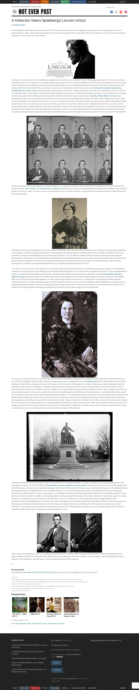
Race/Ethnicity (36, 623)
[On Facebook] (111, 12)
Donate (56, 663)
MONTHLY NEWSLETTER (113, 640)
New (15, 688)
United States (52, 623)
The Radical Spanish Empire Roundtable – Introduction (28, 658)
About (123, 688)
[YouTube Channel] (121, 12)
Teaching (54, 688)
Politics (29, 623)
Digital (65, 688)
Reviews (44, 623)
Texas (44, 688)
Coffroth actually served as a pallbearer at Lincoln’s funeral (66, 485)
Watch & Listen (78, 688)
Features (24, 688)
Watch (63, 623)
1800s (17, 623)
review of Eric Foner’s (40, 572)
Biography (23, 623)
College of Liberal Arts (74, 654)
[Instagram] (125, 12)
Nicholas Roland (19, 25)
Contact (57, 670)
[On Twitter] (116, 12)
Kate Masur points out (92, 381)
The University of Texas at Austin (65, 650)
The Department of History (59, 645)
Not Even (35, 12)
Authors (92, 688)
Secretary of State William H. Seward (103, 96)
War (58, 623)
